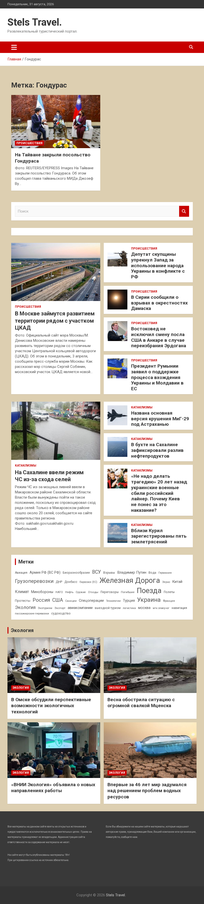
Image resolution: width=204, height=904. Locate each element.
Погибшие (127, 592)
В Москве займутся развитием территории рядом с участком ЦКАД (55, 320)
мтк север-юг (161, 608)
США (57, 600)
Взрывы (109, 572)
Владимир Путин (131, 572)
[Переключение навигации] (14, 47)
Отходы (93, 592)
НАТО (59, 592)
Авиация (21, 572)
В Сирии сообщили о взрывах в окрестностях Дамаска (159, 302)
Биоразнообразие (76, 572)
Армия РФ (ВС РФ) (45, 572)
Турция (129, 600)
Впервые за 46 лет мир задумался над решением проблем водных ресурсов (147, 791)
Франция (169, 601)
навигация (179, 608)
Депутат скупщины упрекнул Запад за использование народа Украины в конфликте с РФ (158, 265)
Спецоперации (91, 600)
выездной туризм (108, 608)
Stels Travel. (34, 22)
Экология (25, 607)
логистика (129, 608)
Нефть (69, 592)
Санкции (71, 601)
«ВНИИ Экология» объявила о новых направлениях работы (53, 788)
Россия (41, 600)
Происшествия (29, 143)
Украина (149, 599)
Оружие (81, 592)
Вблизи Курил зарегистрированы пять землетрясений (159, 536)
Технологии (113, 601)
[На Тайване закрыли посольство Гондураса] (56, 121)
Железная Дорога (130, 580)
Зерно (166, 582)
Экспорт (59, 608)
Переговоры (110, 592)
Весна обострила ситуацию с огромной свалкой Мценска (141, 703)
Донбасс (70, 582)
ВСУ (96, 572)
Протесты (22, 601)
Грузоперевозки (34, 581)
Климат (22, 591)
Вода (152, 572)
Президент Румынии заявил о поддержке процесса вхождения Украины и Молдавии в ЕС (157, 377)
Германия (165, 572)
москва (144, 608)
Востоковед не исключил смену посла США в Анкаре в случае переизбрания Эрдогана (158, 337)
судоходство (61, 613)
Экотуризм (45, 608)
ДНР (59, 582)
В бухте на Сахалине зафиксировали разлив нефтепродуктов (157, 450)
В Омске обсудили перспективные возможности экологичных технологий (51, 706)
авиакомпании (80, 607)
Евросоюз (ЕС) (88, 582)
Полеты (169, 592)
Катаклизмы (25, 465)
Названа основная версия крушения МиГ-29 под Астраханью (160, 418)
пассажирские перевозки (32, 613)
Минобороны (42, 592)
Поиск (184, 211)
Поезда (149, 590)
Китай (177, 581)
